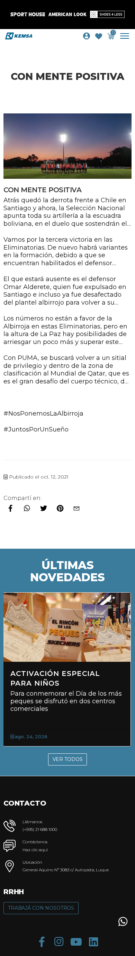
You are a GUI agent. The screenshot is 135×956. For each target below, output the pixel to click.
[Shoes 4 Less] (107, 14)
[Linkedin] (93, 942)
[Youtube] (76, 942)
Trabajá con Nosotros (41, 908)
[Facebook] (41, 942)
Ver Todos (68, 759)
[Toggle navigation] (127, 36)
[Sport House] (28, 14)
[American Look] (67, 14)
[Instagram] (59, 942)
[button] (123, 921)
